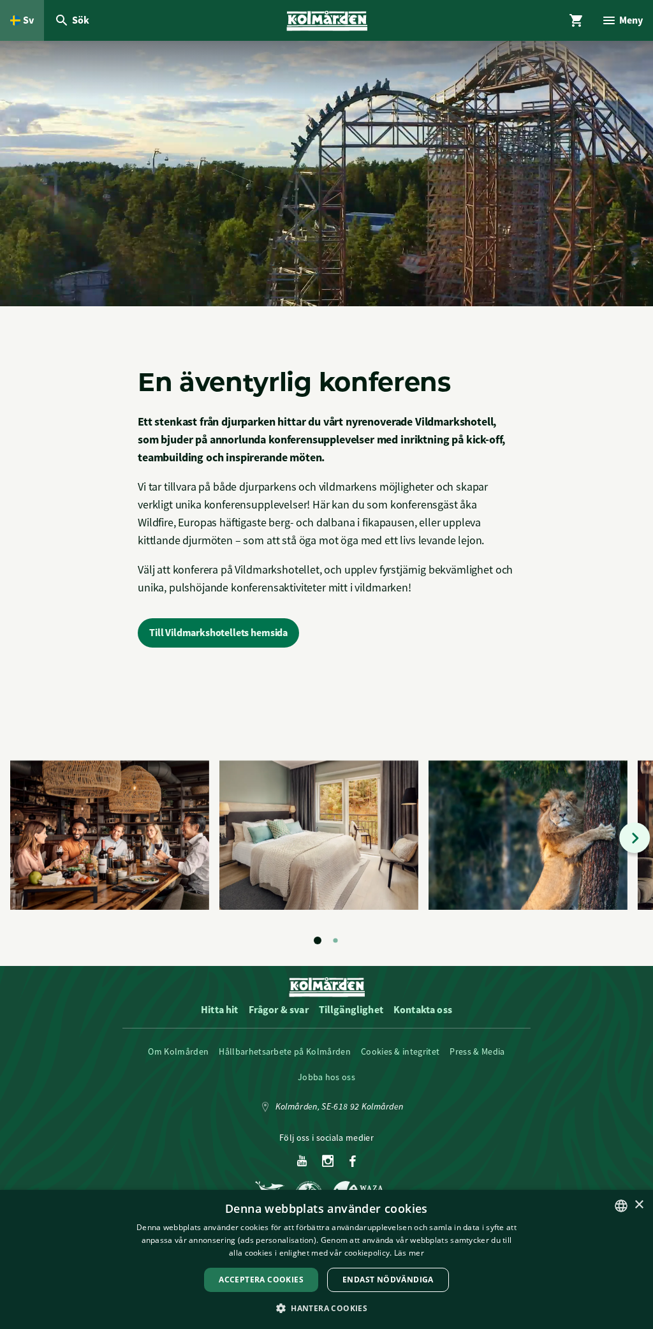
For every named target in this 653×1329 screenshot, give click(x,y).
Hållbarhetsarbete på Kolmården (285, 1051)
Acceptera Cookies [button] (261, 1279)
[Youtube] (302, 1162)
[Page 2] (335, 940)
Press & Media (477, 1051)
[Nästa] (634, 837)
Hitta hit (219, 1009)
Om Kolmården (178, 1051)
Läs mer (409, 1252)
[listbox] (621, 1205)
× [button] (638, 1205)
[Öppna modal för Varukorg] (576, 20)
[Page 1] (317, 940)
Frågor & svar (279, 1009)
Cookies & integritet (400, 1051)
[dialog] (326, 1259)
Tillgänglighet (351, 1009)
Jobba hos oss (326, 1077)
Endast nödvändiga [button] (388, 1279)
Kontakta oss (422, 1009)
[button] (326, 1308)
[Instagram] (328, 1162)
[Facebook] (352, 1162)
